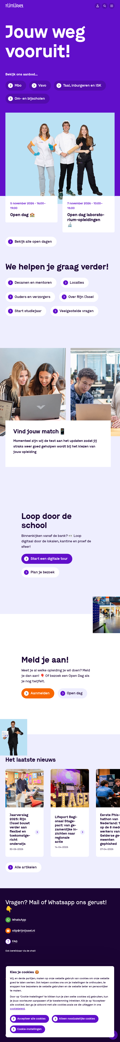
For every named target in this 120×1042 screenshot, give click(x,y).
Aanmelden (40, 693)
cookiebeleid (17, 1008)
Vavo (42, 85)
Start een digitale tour (49, 559)
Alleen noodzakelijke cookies (77, 1018)
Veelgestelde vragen (77, 311)
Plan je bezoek (43, 572)
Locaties (77, 282)
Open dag (75, 693)
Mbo (18, 85)
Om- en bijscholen (30, 98)
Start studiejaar (28, 311)
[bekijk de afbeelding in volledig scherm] (33, 392)
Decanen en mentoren (33, 282)
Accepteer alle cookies (31, 1018)
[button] (98, 6)
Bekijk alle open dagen (33, 241)
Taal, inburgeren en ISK (82, 85)
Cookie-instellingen (29, 1029)
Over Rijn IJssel (81, 297)
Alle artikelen (26, 867)
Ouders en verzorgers (32, 297)
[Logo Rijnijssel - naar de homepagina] (14, 6)
